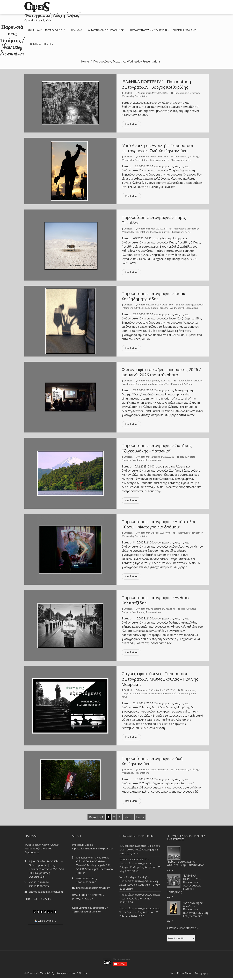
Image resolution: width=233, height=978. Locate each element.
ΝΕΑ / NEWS (76, 30)
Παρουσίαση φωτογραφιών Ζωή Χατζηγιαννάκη (152, 761)
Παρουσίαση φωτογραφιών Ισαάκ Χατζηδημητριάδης (153, 296)
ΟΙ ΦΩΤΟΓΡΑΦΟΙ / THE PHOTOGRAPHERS (106, 30)
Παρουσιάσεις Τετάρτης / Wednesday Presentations (170, 307)
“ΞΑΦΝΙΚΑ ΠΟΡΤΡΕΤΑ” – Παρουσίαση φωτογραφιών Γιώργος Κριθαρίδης (156, 84)
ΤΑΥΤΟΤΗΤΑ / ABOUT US (55, 30)
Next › (128, 817)
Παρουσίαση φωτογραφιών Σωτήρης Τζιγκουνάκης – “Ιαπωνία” (157, 448)
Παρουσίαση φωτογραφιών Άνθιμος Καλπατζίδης (156, 600)
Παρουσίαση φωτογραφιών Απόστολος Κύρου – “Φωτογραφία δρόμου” (159, 524)
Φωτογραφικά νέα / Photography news (170, 160)
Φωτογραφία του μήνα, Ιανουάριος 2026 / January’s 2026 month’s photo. (161, 372)
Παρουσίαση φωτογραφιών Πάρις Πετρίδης (154, 219)
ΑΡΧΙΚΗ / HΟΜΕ (35, 30)
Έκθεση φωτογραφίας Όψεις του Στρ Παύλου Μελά (185, 863)
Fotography (202, 973)
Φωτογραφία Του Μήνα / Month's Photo (172, 384)
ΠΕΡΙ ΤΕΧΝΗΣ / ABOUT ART (184, 30)
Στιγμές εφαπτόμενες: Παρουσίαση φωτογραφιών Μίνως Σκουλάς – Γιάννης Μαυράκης (160, 679)
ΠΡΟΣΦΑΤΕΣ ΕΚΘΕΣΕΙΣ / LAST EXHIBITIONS (148, 30)
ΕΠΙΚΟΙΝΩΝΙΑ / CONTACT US (40, 44)
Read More (131, 124)
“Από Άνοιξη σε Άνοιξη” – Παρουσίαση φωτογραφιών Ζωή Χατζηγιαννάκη (158, 148)
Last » (140, 817)
